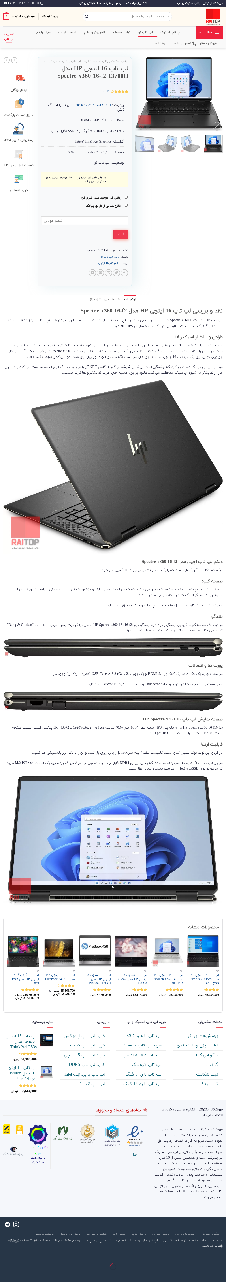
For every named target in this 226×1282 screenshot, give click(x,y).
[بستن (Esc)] (221, 1256)
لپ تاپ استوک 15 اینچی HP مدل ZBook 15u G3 (132, 979)
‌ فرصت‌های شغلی (44, 1234)
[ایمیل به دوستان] (108, 272)
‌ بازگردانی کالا (207, 1055)
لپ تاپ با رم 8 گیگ (144, 1075)
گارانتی (212, 1065)
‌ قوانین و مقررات (97, 1234)
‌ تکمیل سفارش (161, 1234)
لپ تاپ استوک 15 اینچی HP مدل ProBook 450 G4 (98, 979)
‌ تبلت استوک (122, 32)
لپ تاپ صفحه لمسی (143, 1055)
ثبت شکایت (207, 1075)
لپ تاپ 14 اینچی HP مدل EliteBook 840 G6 (60, 977)
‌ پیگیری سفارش (211, 1234)
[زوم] (217, 126)
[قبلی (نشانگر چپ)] (221, 1274)
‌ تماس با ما (119, 1234)
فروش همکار (208, 43)
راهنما (161, 43)
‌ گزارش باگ (209, 1084)
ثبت (121, 234)
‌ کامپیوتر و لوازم (95, 32)
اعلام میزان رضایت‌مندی (198, 1045)
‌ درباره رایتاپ (139, 1234)
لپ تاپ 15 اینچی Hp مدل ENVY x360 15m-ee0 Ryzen (204, 979)
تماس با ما (184, 43)
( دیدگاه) (102, 91)
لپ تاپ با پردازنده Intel (85, 1075)
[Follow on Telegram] (5, 3)
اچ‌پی (117, 257)
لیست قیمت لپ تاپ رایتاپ (79, 61)
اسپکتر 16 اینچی (108, 263)
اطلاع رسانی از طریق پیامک (103, 206)
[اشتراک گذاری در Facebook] (124, 272)
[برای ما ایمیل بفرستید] (9, 3)
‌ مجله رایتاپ (43, 32)
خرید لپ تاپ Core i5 (86, 1045)
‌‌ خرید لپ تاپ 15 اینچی (85, 1055)
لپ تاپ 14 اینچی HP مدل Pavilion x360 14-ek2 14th (168, 979)
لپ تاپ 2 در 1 (93, 1084)
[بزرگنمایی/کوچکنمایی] (208, 1256)
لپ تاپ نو (50, 61)
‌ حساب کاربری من (185, 1234)
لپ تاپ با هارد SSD (144, 1036)
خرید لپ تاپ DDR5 (87, 1065)
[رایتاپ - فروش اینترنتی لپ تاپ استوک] (201, 16)
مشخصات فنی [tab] (112, 299)
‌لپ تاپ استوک (170, 32)
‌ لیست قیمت (67, 32)
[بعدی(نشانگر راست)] (208, 1274)
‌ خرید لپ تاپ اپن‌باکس (85, 1036)
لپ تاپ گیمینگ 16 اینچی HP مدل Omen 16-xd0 (25, 979)
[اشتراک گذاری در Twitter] (116, 272)
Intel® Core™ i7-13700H (92, 105)
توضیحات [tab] (130, 299)
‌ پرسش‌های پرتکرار (202, 1036)
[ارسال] (86, 16)
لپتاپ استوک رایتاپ (115, 61)
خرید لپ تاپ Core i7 (143, 1045)
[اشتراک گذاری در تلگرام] (92, 272)
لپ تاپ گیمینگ (147, 1065)
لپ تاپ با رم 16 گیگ (143, 1084)
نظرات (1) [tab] (95, 299)
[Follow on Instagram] (14, 3)
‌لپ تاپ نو (145, 32)
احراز (135, 1154)
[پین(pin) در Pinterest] (100, 272)
